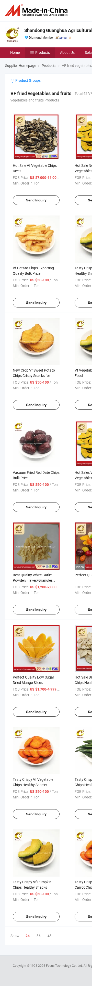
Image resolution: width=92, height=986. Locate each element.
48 (50, 935)
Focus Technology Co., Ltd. (65, 965)
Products (42, 52)
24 (28, 936)
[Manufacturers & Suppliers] (37, 10)
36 (39, 935)
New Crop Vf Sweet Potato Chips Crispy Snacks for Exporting (34, 375)
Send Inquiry (36, 200)
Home (15, 52)
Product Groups (28, 80)
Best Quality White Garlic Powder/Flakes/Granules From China (33, 580)
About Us (67, 52)
